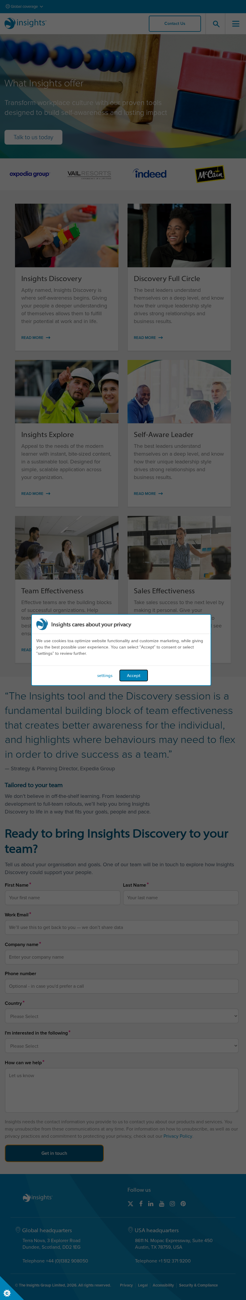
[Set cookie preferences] (12, 1288)
